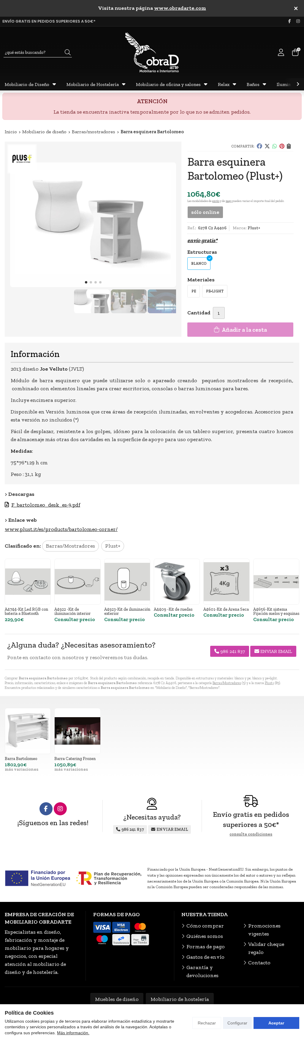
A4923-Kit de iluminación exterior (127, 611)
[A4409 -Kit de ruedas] (177, 581)
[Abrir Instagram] (298, 21)
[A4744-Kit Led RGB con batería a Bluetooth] (27, 581)
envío (215, 201)
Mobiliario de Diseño (27, 84)
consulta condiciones (250, 834)
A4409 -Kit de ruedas (173, 609)
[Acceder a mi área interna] (281, 52)
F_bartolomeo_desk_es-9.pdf (45, 505)
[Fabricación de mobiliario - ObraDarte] (152, 52)
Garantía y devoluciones (202, 971)
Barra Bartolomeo (21, 758)
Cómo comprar (205, 925)
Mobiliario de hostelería (180, 999)
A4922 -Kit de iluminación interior (72, 611)
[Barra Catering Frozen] (77, 731)
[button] (86, 282)
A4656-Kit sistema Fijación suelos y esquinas (276, 611)
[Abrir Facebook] (289, 21)
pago (229, 201)
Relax (223, 84)
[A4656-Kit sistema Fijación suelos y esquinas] (276, 581)
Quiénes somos (204, 936)
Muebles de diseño (117, 999)
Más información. (73, 1032)
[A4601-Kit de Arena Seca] (226, 581)
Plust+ (269, 683)
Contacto (259, 962)
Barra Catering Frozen (75, 758)
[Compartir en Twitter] (267, 146)
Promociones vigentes (264, 929)
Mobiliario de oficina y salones (168, 84)
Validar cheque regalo (266, 948)
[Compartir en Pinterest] (281, 146)
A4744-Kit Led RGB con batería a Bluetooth (26, 611)
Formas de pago (205, 946)
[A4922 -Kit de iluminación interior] (77, 581)
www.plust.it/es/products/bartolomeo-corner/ (61, 529)
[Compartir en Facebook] (259, 146)
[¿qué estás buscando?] (38, 52)
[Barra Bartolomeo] (27, 731)
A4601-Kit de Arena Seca (226, 609)
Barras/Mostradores (227, 683)
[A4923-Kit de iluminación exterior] (127, 581)
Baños (253, 84)
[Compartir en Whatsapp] (274, 146)
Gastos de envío (205, 957)
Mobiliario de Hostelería (92, 84)
